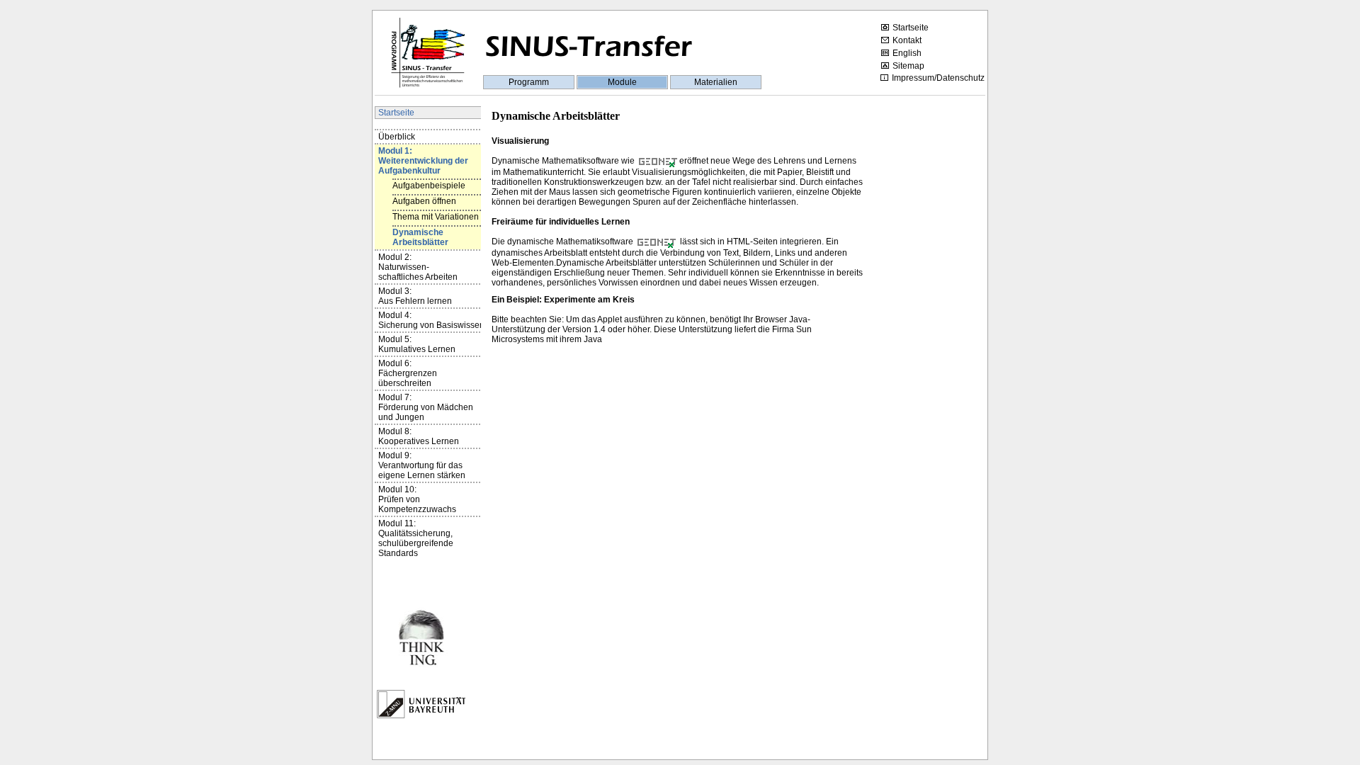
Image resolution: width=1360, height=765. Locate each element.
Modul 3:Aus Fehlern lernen (415, 296)
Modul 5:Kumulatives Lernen (416, 344)
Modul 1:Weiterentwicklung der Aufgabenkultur (423, 161)
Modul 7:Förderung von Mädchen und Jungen (425, 407)
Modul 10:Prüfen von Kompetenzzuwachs (417, 499)
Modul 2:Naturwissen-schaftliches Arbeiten (418, 267)
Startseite (910, 28)
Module (622, 82)
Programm (529, 82)
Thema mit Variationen (435, 217)
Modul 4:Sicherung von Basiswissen (431, 320)
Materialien (715, 82)
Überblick (396, 137)
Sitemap (908, 66)
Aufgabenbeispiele (428, 186)
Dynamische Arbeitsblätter (420, 237)
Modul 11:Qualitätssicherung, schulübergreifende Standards (415, 538)
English (907, 53)
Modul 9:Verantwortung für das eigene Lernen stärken (421, 465)
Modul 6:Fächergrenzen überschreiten (407, 373)
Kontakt (907, 40)
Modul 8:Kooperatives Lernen (418, 436)
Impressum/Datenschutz (938, 78)
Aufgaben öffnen (424, 201)
